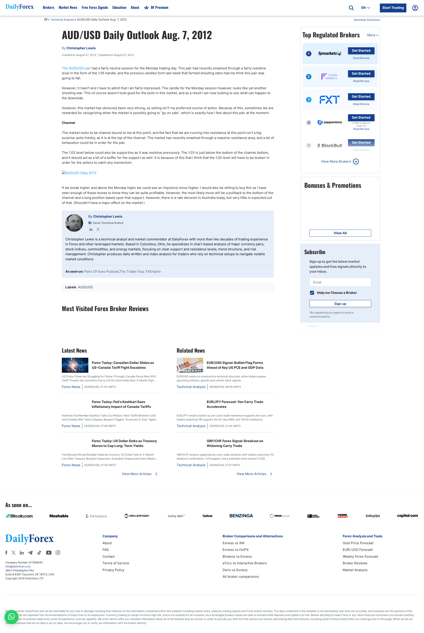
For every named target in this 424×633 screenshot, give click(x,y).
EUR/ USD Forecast (358, 549)
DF (46, 19)
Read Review (361, 58)
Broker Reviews (355, 563)
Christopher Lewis (107, 216)
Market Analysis (355, 570)
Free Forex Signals (95, 7)
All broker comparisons (241, 576)
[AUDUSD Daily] (168, 173)
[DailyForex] (29, 539)
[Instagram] (58, 552)
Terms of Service (115, 563)
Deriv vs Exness (235, 570)
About (135, 7)
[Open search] (351, 8)
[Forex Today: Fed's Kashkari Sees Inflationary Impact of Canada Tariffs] (75, 399)
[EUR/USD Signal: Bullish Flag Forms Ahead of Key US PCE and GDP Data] (190, 371)
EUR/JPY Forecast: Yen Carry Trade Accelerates (235, 404)
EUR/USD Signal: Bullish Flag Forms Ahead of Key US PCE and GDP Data (235, 365)
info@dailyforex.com (17, 566)
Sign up (340, 303)
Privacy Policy (113, 570)
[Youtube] (48, 553)
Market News (68, 7)
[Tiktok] (39, 552)
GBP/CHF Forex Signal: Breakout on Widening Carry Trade (235, 443)
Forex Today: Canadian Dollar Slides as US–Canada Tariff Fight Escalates (123, 365)
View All (340, 233)
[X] (13, 553)
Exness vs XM (233, 543)
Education (119, 7)
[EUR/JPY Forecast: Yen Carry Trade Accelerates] (178, 399)
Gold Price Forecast (358, 543)
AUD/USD (85, 287)
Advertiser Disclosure (367, 19)
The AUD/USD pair (76, 68)
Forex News (71, 387)
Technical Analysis (62, 19)
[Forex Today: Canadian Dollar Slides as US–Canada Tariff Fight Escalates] (75, 371)
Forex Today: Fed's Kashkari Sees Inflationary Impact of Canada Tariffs (121, 404)
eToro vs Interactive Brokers (245, 563)
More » (372, 35)
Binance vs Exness (237, 556)
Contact (108, 556)
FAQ (105, 549)
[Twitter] (98, 229)
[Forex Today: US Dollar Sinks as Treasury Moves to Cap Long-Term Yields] (75, 438)
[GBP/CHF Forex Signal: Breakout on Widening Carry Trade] (178, 438)
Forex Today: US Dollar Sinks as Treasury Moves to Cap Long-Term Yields (124, 443)
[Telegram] (30, 553)
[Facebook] (6, 553)
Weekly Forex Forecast (360, 556)
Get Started (361, 50)
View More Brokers (336, 161)
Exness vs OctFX (236, 549)
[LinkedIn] (91, 229)
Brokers (48, 7)
